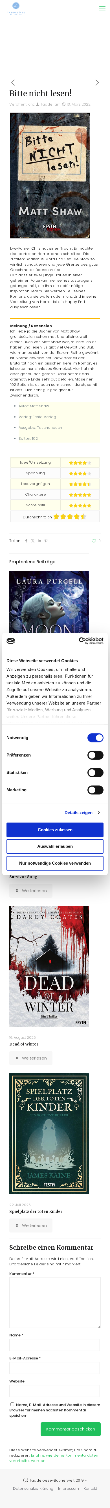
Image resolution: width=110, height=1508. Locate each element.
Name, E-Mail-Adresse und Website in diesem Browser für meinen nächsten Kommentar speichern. (54, 1410)
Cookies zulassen (55, 829)
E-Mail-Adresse (25, 1358)
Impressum (68, 1488)
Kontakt (90, 1488)
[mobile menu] (102, 8)
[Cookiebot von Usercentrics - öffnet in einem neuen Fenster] (79, 640)
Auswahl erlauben (55, 846)
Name (16, 1335)
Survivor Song (23, 876)
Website (17, 1381)
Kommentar (21, 1273)
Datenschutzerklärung (33, 1488)
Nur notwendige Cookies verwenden (55, 863)
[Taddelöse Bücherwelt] (16, 8)
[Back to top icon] (98, 1496)
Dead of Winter (23, 1044)
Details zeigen (79, 812)
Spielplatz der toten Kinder (35, 1211)
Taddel (46, 104)
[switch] (95, 755)
